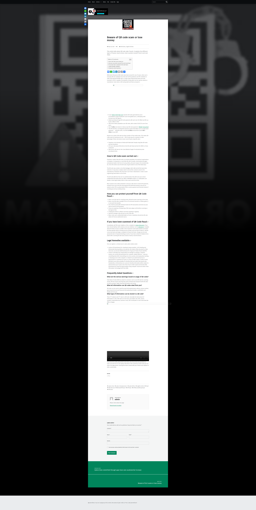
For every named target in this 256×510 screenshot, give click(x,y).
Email (130, 434)
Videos (104, 2)
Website (108, 440)
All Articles (122, 46)
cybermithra (132, 386)
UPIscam (110, 389)
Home (89, 2)
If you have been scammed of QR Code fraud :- (119, 64)
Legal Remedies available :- (115, 66)
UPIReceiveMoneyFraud (139, 387)
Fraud (147, 386)
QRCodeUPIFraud (121, 387)
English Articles (130, 46)
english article (140, 386)
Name (108, 434)
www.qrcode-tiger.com (117, 114)
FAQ (108, 2)
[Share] (85, 24)
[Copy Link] (85, 21)
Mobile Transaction (143, 127)
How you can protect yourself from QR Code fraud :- (120, 63)
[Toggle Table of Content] (129, 59)
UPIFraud (129, 387)
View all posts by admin (115, 405)
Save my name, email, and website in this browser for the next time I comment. (124, 447)
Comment (109, 428)
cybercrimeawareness (121, 386)
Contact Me (112, 2)
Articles (98, 2)
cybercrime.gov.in (140, 225)
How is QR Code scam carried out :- (116, 61)
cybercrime (111, 386)
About (93, 2)
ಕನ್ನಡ (118, 2)
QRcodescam (111, 387)
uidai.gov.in (141, 227)
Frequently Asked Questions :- (115, 68)
